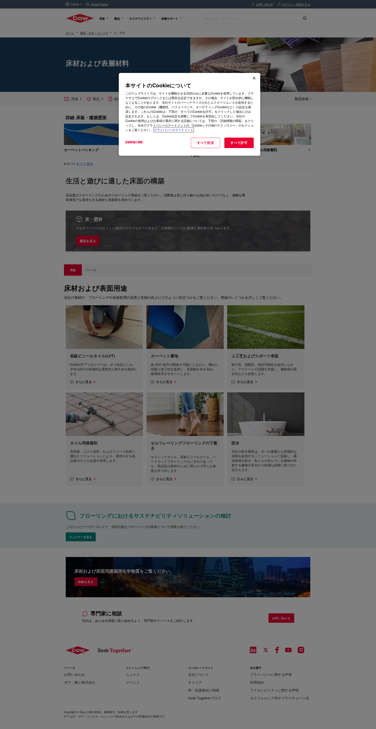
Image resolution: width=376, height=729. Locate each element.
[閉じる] (254, 78)
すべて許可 (239, 142)
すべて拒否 (205, 142)
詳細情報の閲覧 (134, 141)
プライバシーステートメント (173, 130)
